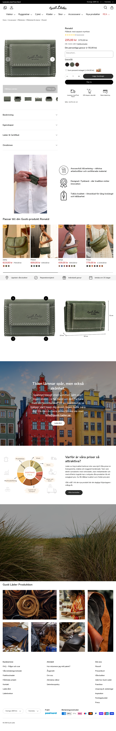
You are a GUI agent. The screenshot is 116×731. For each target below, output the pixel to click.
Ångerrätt (50, 671)
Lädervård (58, 423)
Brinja (60, 260)
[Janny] (16, 241)
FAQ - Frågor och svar (11, 666)
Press (97, 702)
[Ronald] (67, 64)
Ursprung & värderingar (104, 689)
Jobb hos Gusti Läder (103, 680)
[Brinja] (71, 241)
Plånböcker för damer (33, 20)
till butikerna (43, 562)
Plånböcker (21, 20)
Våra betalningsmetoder (12, 671)
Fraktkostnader (82, 44)
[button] (5, 7)
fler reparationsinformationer (66, 562)
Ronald (44, 20)
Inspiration (99, 693)
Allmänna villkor (53, 680)
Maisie (33, 260)
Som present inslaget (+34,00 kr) (80, 70)
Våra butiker (100, 675)
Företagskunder (101, 698)
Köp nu (89, 82)
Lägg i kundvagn (98, 76)
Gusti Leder (11, 723)
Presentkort (100, 671)
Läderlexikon (8, 693)
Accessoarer (12, 20)
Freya (88, 260)
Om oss (50, 675)
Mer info (52, 89)
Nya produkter (93, 14)
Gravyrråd (68, 59)
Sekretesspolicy (53, 684)
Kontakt (6, 684)
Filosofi (98, 666)
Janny (5, 260)
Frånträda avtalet (9, 680)
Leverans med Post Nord (12, 2)
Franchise (99, 684)
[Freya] (99, 241)
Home (4, 20)
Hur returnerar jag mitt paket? (58, 666)
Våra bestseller (74, 492)
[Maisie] (44, 241)
